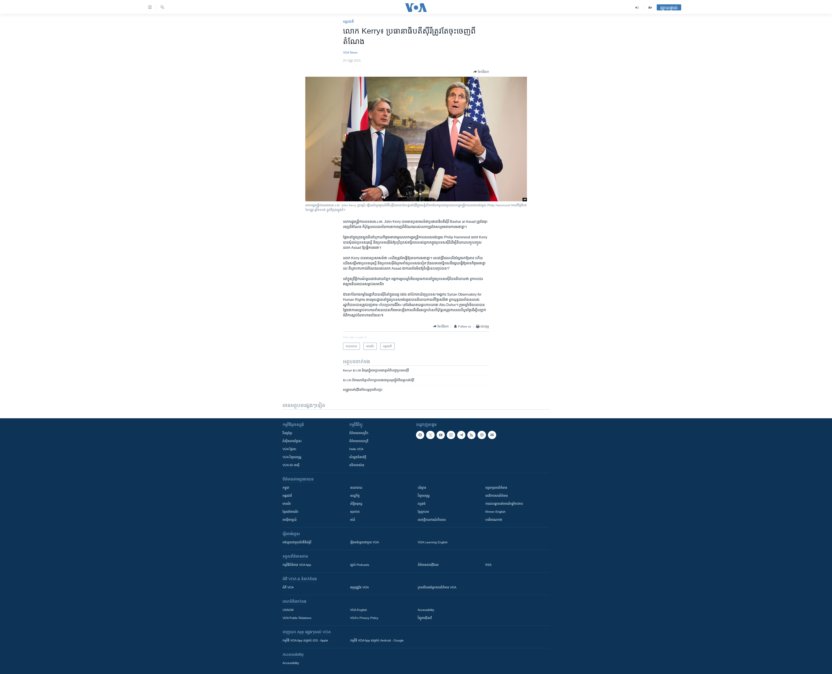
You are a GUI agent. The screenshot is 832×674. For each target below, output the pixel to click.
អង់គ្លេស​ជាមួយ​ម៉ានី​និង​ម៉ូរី (297, 542)
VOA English (358, 610)
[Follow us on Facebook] (420, 435)
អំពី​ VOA (288, 587)
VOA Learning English (433, 542)
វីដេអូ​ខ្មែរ (287, 433)
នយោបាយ (356, 487)
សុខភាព (355, 511)
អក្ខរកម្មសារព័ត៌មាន (496, 487)
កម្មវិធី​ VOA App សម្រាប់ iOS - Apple (305, 640)
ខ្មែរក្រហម (423, 511)
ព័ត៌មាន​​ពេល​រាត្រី (358, 441)
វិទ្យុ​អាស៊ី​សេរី (425, 618)
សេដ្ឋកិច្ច (355, 495)
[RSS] (471, 435)
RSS (488, 565)
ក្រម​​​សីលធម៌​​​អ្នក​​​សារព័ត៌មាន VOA (437, 587)
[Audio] (637, 7)
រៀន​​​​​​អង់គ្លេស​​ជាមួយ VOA (364, 542)
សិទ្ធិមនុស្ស (356, 503)
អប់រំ (352, 519)
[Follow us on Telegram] (461, 435)
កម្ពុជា (286, 487)
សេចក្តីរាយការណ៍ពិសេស (432, 519)
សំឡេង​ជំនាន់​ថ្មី (357, 457)
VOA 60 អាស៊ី (291, 465)
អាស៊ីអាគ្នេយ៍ (290, 519)
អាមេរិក (287, 503)
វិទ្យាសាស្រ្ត (424, 495)
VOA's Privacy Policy (364, 618)
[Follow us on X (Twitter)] (430, 435)
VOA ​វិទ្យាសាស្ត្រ (292, 457)
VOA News (350, 52)
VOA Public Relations (297, 618)
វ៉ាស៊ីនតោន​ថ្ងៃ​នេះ (292, 441)
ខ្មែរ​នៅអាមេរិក (290, 511)
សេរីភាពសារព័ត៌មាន (496, 495)
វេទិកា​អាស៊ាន (356, 465)
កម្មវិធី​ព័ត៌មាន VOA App (297, 565)
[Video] (650, 7)
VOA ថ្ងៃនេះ (289, 449)
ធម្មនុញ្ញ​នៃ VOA (359, 587)
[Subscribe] (492, 435)
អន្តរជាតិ (348, 21)
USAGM (288, 610)
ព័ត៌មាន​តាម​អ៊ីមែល (428, 565)
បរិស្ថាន (422, 487)
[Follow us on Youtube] (441, 435)
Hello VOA (356, 449)
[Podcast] (482, 435)
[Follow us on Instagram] (451, 435)
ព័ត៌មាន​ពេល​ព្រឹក (358, 433)
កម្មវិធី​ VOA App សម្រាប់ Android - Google (377, 640)
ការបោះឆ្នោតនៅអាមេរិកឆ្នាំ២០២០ (504, 503)
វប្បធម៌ (422, 503)
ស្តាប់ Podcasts (359, 565)
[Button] (481, 71)
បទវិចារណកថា (493, 519)
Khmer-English (495, 511)
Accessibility (426, 610)
